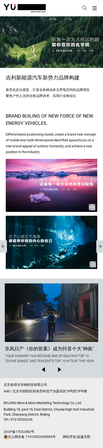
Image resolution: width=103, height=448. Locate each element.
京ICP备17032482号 (19, 432)
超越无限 (83, 437)
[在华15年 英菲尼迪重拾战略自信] (3, 246)
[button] (43, 369)
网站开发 (69, 437)
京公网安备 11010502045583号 (32, 437)
